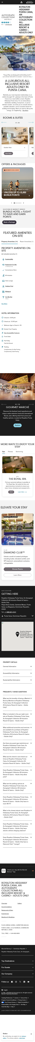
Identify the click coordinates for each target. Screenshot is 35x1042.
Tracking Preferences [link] (6, 997)
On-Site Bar (8, 297)
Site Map (23, 1004)
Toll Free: (10, 933)
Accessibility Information (11, 673)
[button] (21, 2)
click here (22, 1038)
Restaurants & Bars (7, 910)
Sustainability (9, 259)
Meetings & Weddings (7, 917)
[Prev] (4, 122)
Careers (16, 997)
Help (12, 1006)
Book (11, 492)
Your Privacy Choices (10, 1002)
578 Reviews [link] (8, 24)
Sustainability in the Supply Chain (10, 1004)
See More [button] (25, 110)
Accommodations (6, 907)
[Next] (31, 122)
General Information (9, 666)
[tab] (9, 242)
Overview (4, 903)
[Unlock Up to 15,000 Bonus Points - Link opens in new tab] (17, 183)
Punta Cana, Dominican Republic (15, 616)
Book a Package (9, 222)
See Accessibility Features (12, 333)
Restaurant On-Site (11, 264)
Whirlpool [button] (8, 291)
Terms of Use (24, 997)
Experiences (5, 913)
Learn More (21, 492)
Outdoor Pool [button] (9, 286)
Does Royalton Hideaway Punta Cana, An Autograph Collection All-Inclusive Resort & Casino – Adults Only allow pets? (16, 773)
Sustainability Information (11, 680)
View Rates (8, 153)
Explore (17, 425)
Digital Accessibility (23, 1002)
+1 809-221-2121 (10, 612)
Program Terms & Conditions (8, 1000)
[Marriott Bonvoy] (29, 2)
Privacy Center (22, 1000)
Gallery (20, 903)
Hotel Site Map (5, 1006)
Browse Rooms (17, 569)
